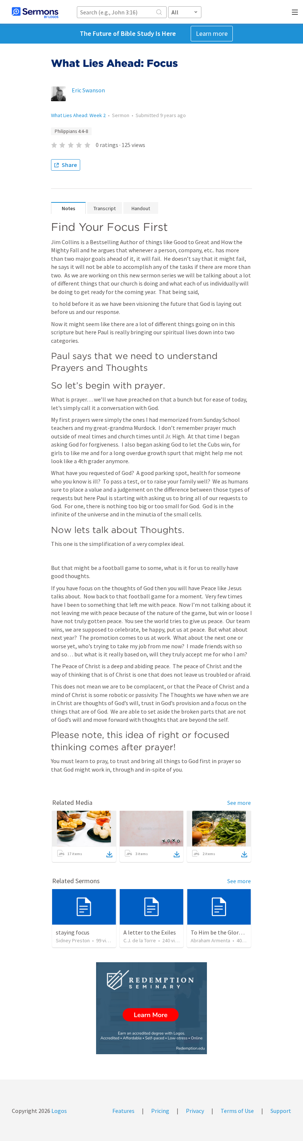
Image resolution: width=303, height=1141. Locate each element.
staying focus (72, 932)
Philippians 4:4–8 (71, 131)
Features (123, 1110)
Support (280, 1110)
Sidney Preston (73, 940)
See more (239, 802)
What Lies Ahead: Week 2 (78, 115)
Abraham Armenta (210, 940)
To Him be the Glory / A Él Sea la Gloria (239, 932)
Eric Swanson (88, 90)
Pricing (160, 1110)
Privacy (195, 1110)
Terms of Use (237, 1110)
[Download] (109, 854)
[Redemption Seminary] (151, 1008)
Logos (58, 1110)
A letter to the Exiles (149, 932)
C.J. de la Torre (139, 940)
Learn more (212, 33)
